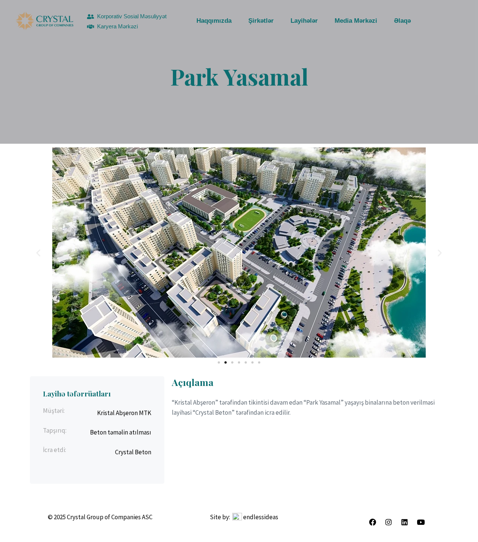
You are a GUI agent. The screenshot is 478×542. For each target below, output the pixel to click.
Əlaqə (402, 20)
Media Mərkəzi (356, 20)
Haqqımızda (214, 20)
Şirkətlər (261, 20)
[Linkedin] (404, 522)
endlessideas (260, 517)
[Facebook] (372, 522)
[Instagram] (388, 522)
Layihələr (304, 20)
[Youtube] (420, 522)
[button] (38, 252)
